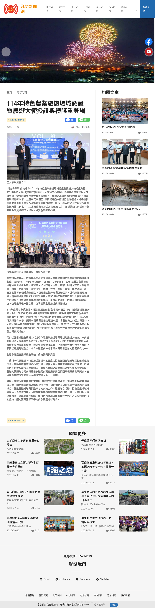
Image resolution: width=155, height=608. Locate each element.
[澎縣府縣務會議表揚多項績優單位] (125, 152)
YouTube (104, 579)
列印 (77, 127)
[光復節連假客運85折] (133, 446)
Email (46, 579)
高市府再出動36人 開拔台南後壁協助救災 (23, 494)
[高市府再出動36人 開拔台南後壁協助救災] (59, 497)
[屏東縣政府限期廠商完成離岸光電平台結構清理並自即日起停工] (133, 497)
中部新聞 (87, 9)
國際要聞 (62, 9)
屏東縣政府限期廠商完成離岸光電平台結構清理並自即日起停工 (97, 496)
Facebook (85, 579)
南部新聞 (99, 9)
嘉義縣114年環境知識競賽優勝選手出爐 (22, 520)
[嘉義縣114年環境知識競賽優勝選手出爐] (59, 524)
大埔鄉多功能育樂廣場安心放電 (23, 442)
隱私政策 (125, 595)
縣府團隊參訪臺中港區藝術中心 (121, 209)
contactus (64, 579)
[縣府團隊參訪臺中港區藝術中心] (125, 193)
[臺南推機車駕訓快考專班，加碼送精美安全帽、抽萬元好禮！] (133, 468)
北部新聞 (74, 9)
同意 (114, 605)
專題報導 (49, 9)
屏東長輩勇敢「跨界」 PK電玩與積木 (96, 520)
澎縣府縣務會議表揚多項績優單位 (122, 168)
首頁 (9, 92)
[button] (75, 79)
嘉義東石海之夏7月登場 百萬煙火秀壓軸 (23, 464)
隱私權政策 (99, 604)
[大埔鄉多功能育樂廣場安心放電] (59, 446)
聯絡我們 (146, 9)
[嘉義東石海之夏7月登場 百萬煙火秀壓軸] (59, 468)
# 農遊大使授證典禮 (16, 120)
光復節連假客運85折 (93, 440)
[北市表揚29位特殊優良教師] (125, 111)
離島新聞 (124, 9)
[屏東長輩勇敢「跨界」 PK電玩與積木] (133, 524)
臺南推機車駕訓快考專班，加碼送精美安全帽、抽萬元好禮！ (97, 466)
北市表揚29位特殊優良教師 (118, 127)
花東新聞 (112, 9)
